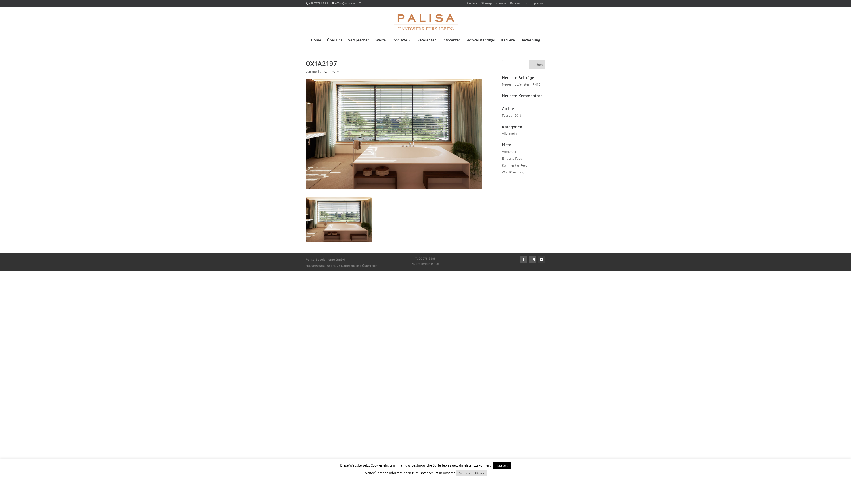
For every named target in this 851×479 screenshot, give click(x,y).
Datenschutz (518, 3)
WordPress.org (513, 172)
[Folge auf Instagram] (532, 259)
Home (316, 41)
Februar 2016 (512, 115)
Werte (380, 41)
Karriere (472, 3)
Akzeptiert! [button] (502, 465)
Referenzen (427, 41)
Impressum (538, 3)
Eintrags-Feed (512, 158)
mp (314, 71)
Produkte (399, 41)
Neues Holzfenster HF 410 (521, 84)
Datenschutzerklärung (471, 473)
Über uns (334, 41)
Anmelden (509, 151)
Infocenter (451, 41)
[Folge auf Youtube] (541, 259)
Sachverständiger (480, 41)
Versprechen (359, 41)
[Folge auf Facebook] (523, 259)
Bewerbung (530, 41)
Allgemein (509, 134)
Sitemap (486, 3)
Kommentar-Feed (515, 165)
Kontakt (501, 3)
